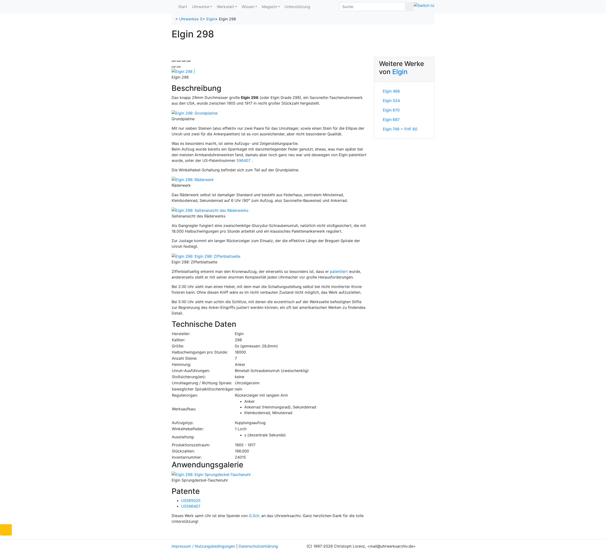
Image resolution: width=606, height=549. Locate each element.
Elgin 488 (391, 91)
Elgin (210, 19)
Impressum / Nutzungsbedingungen (203, 546)
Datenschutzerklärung (258, 546)
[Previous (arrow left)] (173, 66)
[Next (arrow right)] (178, 66)
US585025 (191, 500)
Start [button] (182, 6)
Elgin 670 (391, 110)
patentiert (339, 271)
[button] (6, 530)
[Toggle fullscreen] (183, 61)
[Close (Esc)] (173, 61)
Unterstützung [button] (297, 6)
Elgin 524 (391, 100)
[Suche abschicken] (409, 6)
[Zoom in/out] (188, 61)
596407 (243, 160)
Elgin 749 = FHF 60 (400, 129)
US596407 (190, 506)
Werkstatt (225, 6)
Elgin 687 (391, 119)
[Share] (178, 61)
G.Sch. (254, 515)
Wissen (248, 6)
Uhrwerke (200, 6)
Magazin (269, 6)
